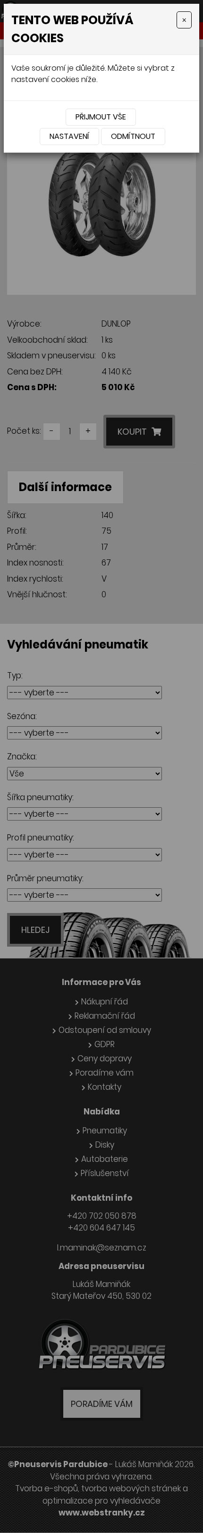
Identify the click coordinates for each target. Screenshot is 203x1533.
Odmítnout (133, 136)
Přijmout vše (101, 116)
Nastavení (69, 136)
